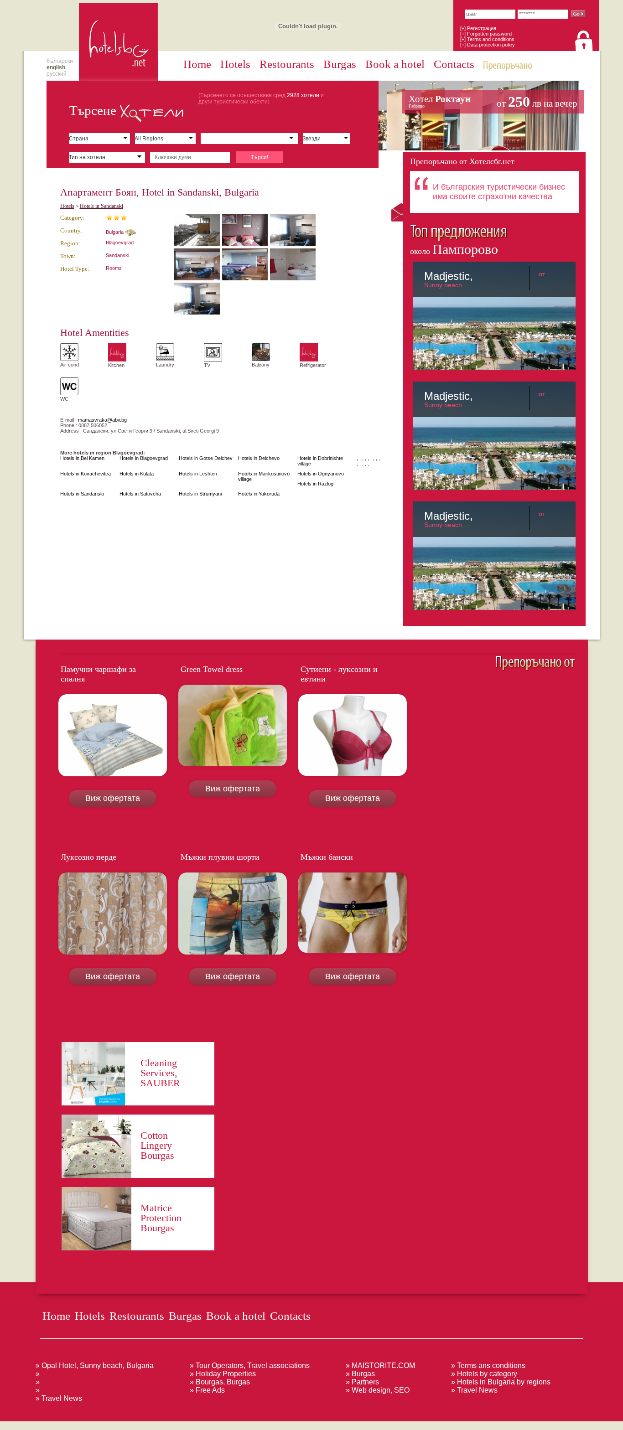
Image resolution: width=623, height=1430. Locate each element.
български (60, 61)
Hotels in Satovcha (140, 493)
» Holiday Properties (223, 1374)
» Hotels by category (484, 1374)
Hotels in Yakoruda (259, 493)
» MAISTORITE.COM (380, 1365)
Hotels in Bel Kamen (82, 458)
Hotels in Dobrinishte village (320, 460)
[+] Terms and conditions (487, 39)
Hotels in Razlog (315, 483)
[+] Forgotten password (486, 33)
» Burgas (360, 1374)
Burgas (339, 64)
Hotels (235, 64)
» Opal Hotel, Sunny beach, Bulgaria (95, 1365)
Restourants (287, 64)
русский (57, 74)
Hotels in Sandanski (101, 206)
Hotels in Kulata (136, 473)
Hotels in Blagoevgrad (143, 458)
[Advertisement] (166, 1424)
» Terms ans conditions (488, 1365)
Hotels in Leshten (198, 473)
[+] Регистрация (478, 28)
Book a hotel (395, 64)
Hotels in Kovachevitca (85, 473)
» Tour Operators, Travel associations (250, 1365)
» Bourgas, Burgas (220, 1382)
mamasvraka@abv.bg (102, 420)
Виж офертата (112, 798)
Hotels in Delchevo (259, 458)
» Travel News (59, 1398)
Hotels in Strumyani (200, 493)
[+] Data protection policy (487, 44)
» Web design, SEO (378, 1390)
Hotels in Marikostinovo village (264, 476)
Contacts (454, 64)
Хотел (493, 101)
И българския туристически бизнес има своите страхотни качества (499, 191)
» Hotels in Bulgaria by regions (500, 1382)
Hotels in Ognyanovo (320, 473)
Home (197, 64)
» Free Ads (207, 1390)
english (56, 67)
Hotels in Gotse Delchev (206, 458)
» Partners (362, 1382)
